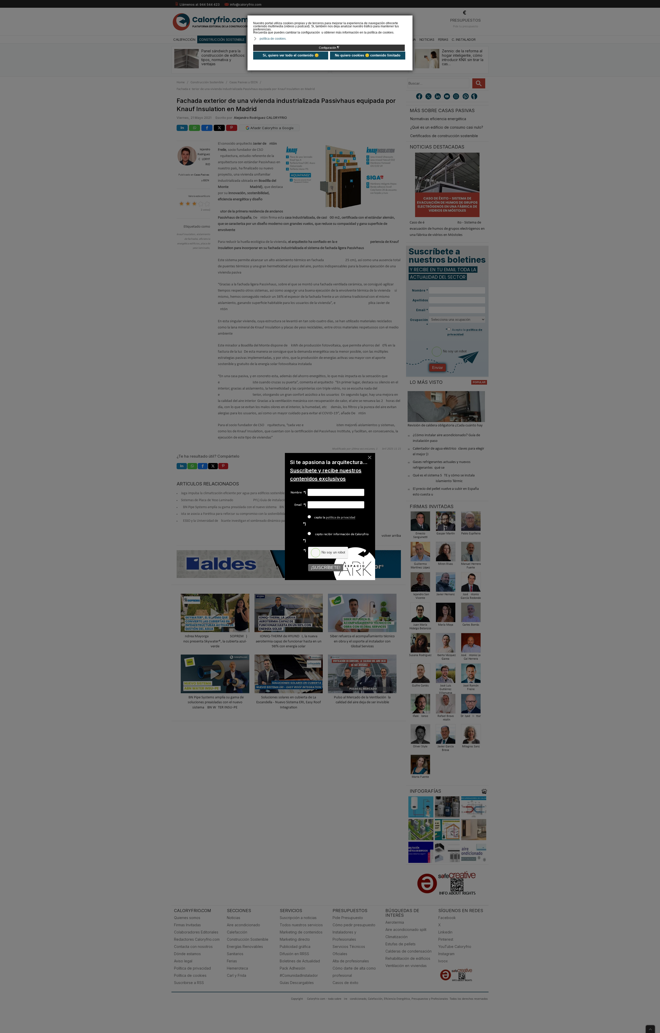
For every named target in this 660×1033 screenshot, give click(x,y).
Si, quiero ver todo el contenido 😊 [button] (291, 55)
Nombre (298, 492)
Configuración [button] (329, 47)
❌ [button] (409, 19)
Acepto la (333, 517)
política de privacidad (340, 517)
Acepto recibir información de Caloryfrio (340, 534)
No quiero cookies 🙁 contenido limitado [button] (367, 55)
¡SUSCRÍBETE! (325, 567)
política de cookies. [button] (273, 38)
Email (300, 505)
